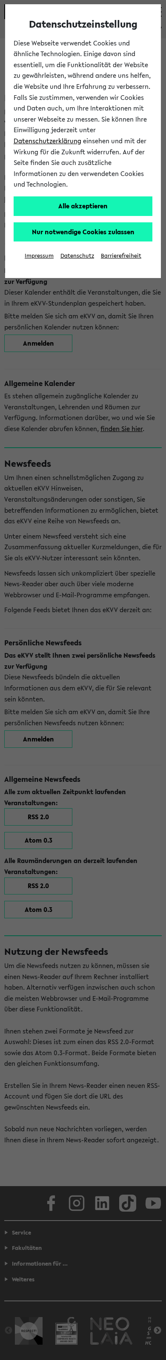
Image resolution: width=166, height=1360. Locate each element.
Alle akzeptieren (83, 205)
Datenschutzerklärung (47, 140)
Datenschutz (77, 256)
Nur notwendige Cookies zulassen (83, 231)
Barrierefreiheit (121, 256)
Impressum (39, 256)
